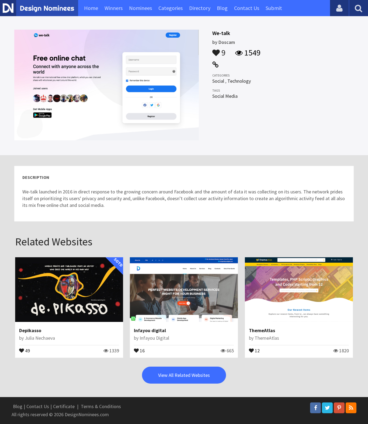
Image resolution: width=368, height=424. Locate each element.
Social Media (225, 96)
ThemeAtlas (262, 330)
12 (257, 350)
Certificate (64, 406)
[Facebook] (315, 407)
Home (91, 8)
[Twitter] (327, 407)
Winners (114, 8)
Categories (170, 8)
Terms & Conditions (101, 406)
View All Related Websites (184, 375)
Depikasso (30, 330)
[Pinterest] (339, 407)
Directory (199, 8)
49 (27, 350)
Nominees (140, 8)
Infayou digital (150, 330)
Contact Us (246, 8)
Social (218, 81)
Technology (239, 81)
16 (142, 350)
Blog (222, 8)
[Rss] (351, 407)
